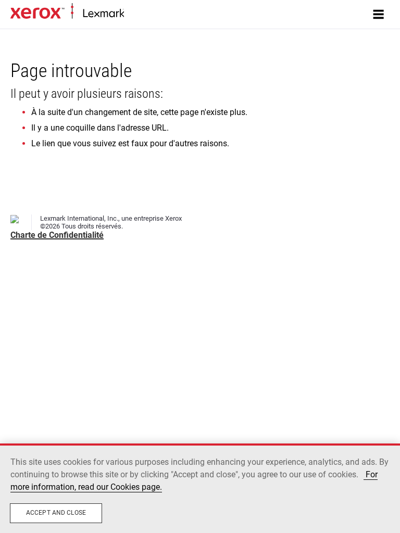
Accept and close (56, 512)
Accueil (134, 13)
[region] (200, 488)
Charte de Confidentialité (57, 235)
